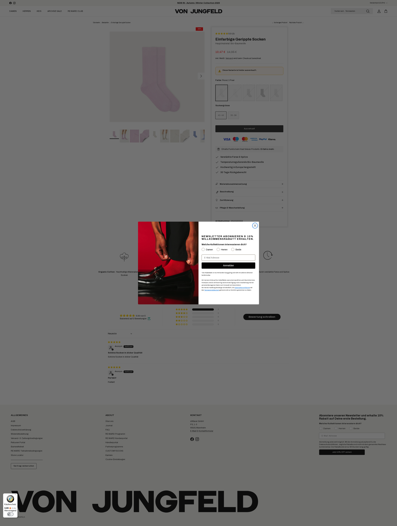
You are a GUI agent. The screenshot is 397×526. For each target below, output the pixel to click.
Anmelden (228, 265)
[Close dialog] (255, 225)
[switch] (10, 514)
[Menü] (16, 495)
